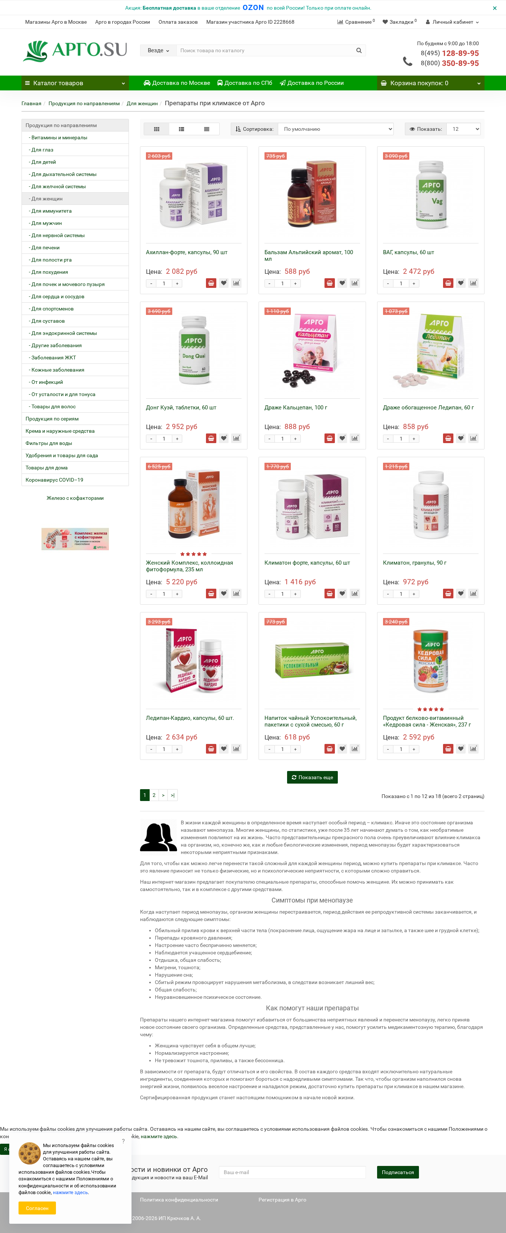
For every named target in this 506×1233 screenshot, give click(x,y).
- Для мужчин (44, 223)
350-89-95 (450, 63)
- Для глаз (39, 150)
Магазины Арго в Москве (56, 22)
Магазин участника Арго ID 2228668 (250, 22)
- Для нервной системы (55, 235)
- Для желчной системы (56, 186)
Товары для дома (47, 468)
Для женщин (142, 103)
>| (172, 795)
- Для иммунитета (49, 211)
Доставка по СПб (248, 82)
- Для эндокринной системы (61, 333)
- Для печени (43, 247)
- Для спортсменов (50, 309)
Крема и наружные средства (60, 431)
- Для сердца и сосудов (55, 296)
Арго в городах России (122, 22)
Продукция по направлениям (84, 103)
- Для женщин (44, 199)
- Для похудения (47, 272)
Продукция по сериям (52, 419)
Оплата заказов (178, 22)
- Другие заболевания (54, 345)
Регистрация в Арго (282, 1200)
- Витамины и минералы (56, 137)
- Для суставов (45, 321)
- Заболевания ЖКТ (51, 357)
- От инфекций (44, 382)
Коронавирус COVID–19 (54, 480)
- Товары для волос (51, 406)
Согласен (37, 1208)
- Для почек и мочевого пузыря (65, 284)
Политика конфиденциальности (179, 1200)
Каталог (58, 83)
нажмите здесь (159, 1136)
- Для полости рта (49, 260)
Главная (31, 103)
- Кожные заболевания (55, 370)
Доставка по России (315, 82)
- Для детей (41, 162)
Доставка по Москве (181, 82)
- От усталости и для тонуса (61, 394)
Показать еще (316, 777)
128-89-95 (450, 53)
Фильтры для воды (49, 443)
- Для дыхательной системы (61, 174)
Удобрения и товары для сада (62, 455)
